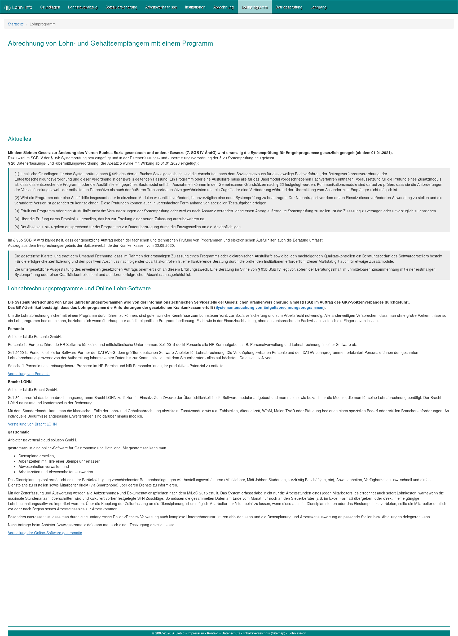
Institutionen (195, 7)
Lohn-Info (21, 6)
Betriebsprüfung (289, 7)
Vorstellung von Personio (29, 373)
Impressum (196, 633)
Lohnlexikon (297, 633)
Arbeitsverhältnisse (161, 7)
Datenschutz (231, 633)
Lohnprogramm (255, 7)
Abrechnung (223, 7)
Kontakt (212, 633)
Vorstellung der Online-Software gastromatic (45, 532)
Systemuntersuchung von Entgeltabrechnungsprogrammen (269, 307)
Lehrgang (318, 7)
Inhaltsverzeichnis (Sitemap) (264, 633)
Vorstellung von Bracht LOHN (32, 424)
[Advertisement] (167, 93)
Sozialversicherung (121, 7)
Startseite (16, 24)
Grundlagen (50, 7)
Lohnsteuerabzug (83, 7)
